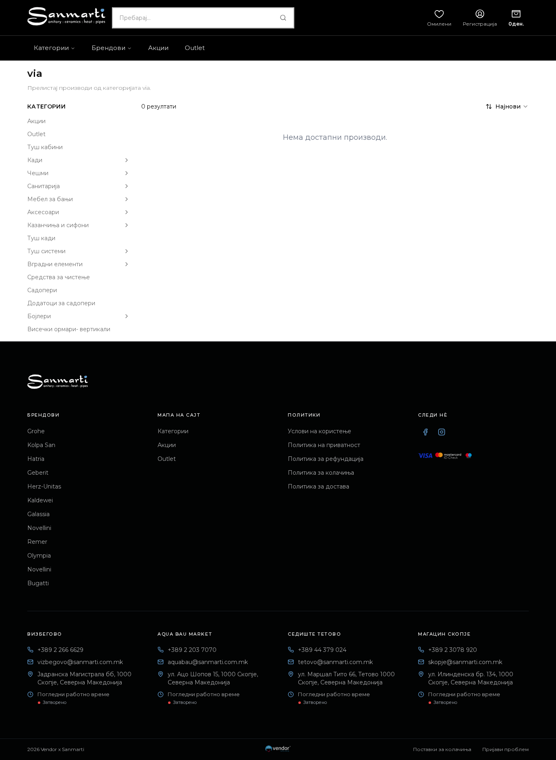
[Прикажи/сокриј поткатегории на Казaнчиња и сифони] (126, 225)
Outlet (36, 134)
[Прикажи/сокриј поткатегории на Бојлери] (126, 316)
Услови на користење (319, 431)
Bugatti (38, 583)
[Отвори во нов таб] (425, 432)
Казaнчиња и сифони (58, 225)
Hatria (35, 459)
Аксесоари (43, 212)
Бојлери (39, 316)
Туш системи (46, 251)
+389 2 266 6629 (60, 650)
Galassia (38, 514)
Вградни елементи (55, 264)
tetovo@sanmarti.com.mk (335, 662)
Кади (34, 160)
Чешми (37, 173)
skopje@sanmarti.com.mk (465, 662)
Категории (173, 431)
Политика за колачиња (321, 472)
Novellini (39, 528)
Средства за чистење (58, 277)
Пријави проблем (505, 749)
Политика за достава (318, 486)
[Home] (66, 16)
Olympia (39, 555)
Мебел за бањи (50, 199)
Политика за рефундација (325, 459)
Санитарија (43, 186)
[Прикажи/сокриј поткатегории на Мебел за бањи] (126, 199)
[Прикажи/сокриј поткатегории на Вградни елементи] (126, 264)
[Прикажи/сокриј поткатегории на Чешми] (126, 173)
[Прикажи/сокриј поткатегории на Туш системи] (126, 251)
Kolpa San (41, 445)
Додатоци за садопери (61, 303)
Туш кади (41, 238)
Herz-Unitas (44, 486)
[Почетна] (57, 381)
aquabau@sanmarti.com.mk (208, 662)
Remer (37, 541)
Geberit (37, 472)
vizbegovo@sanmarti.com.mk (80, 662)
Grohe (36, 431)
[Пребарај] (283, 18)
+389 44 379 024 (322, 650)
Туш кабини (45, 147)
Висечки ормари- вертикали (68, 329)
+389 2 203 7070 (192, 650)
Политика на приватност (324, 445)
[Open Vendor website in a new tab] (278, 749)
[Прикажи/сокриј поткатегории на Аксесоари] (126, 212)
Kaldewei (40, 500)
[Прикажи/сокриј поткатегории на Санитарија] (126, 186)
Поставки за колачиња (442, 749)
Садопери (42, 290)
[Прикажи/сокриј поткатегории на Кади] (126, 160)
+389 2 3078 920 (452, 650)
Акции (36, 121)
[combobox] (203, 18)
